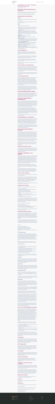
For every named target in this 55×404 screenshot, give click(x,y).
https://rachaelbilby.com (24, 45)
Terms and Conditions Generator (24, 41)
